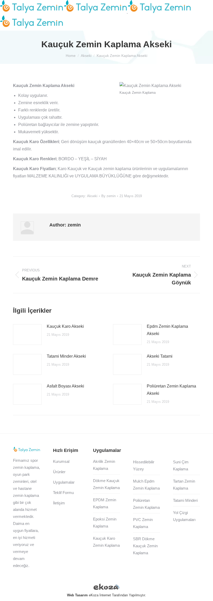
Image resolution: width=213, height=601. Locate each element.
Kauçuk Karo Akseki (65, 326)
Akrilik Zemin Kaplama (104, 465)
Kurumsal (61, 461)
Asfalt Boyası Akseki (65, 386)
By (108, 196)
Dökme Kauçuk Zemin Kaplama (106, 484)
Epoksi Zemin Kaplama (104, 522)
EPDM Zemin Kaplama (104, 503)
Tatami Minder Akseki (66, 356)
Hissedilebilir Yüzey (143, 465)
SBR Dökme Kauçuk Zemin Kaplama (145, 546)
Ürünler (59, 472)
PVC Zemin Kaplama (143, 523)
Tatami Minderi (185, 500)
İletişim (59, 503)
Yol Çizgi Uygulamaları (184, 516)
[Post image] (27, 334)
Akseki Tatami (159, 356)
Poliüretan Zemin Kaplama (146, 504)
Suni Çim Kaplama (181, 465)
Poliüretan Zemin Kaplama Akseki (171, 390)
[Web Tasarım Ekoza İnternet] (106, 588)
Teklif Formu (63, 492)
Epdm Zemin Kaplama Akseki (167, 330)
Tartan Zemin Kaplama (184, 484)
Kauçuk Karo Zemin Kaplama (106, 541)
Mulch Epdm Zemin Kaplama (146, 484)
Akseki (92, 196)
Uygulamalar (64, 482)
